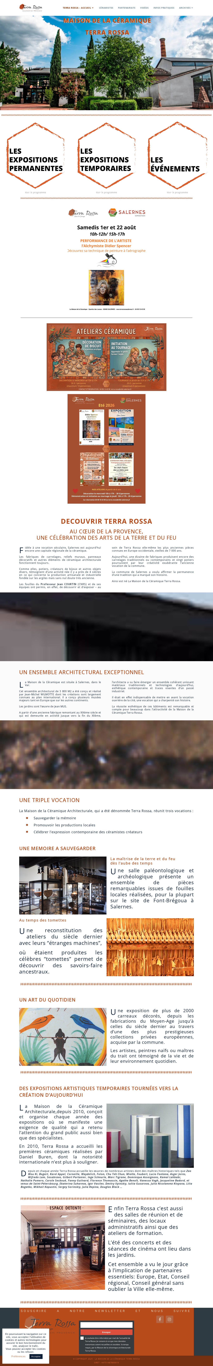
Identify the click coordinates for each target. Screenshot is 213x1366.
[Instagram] (169, 1319)
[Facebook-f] (160, 1319)
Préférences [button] (18, 1356)
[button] (23, 885)
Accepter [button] (36, 1356)
